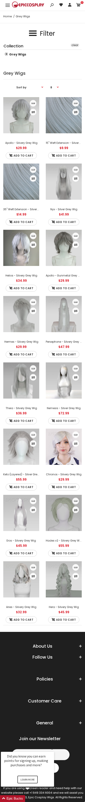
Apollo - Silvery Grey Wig (21, 143)
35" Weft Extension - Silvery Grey (24, 209)
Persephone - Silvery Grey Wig (65, 342)
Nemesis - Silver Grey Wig (64, 408)
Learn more (27, 779)
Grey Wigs (17, 54)
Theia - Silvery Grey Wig (21, 408)
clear (74, 45)
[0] (78, 6)
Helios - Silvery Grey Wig (21, 275)
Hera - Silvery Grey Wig (64, 607)
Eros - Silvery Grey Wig (21, 540)
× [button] (52, 749)
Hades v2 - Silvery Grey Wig (64, 540)
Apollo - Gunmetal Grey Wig (64, 275)
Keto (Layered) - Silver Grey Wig (24, 474)
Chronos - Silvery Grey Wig (64, 474)
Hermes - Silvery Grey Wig (21, 342)
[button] (32, 798)
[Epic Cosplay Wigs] (28, 5)
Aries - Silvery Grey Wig (21, 607)
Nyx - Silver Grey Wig (63, 209)
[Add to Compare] (33, 112)
